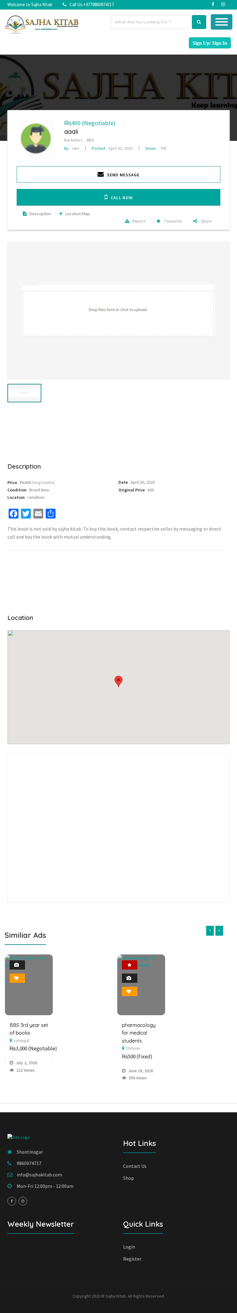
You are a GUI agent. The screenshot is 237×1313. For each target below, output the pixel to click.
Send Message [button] (123, 175)
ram (71, 148)
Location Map (77, 213)
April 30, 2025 (112, 148)
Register (132, 1259)
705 (156, 148)
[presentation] (210, 931)
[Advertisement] (118, 431)
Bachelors (73, 140)
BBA (90, 140)
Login (129, 1247)
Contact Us (135, 1166)
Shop (128, 1178)
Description (40, 213)
